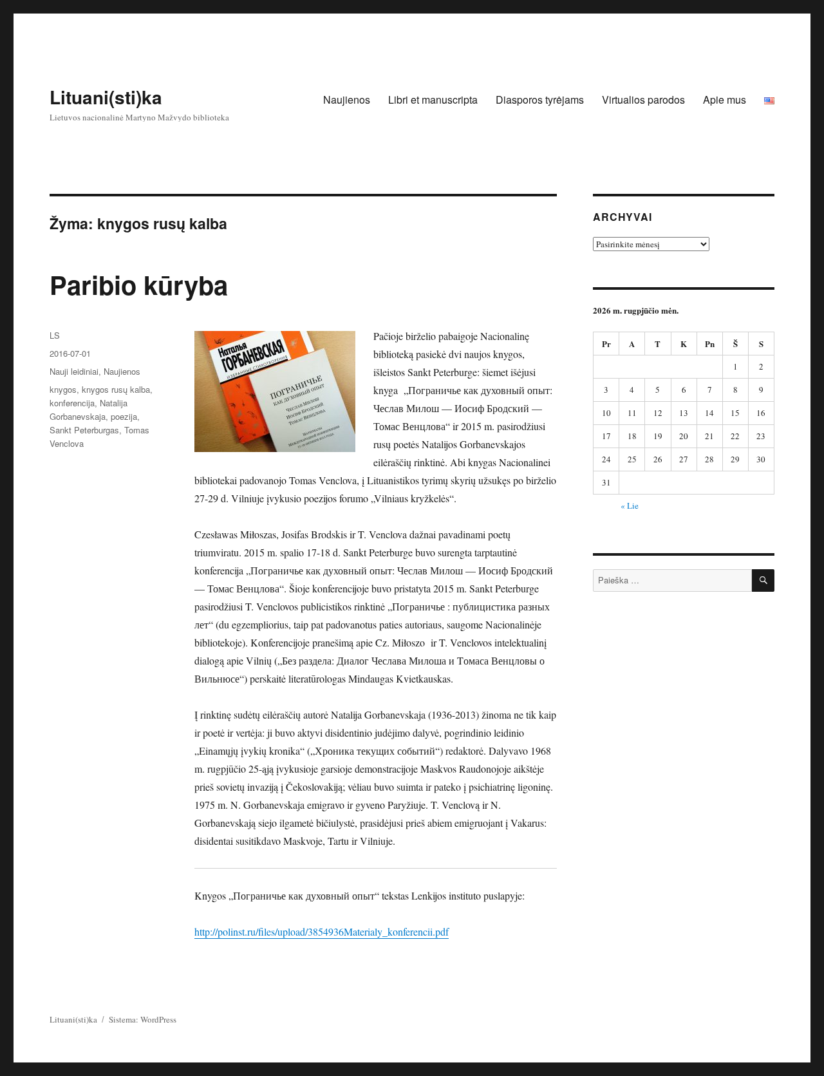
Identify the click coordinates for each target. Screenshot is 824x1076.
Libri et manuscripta (433, 99)
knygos (63, 389)
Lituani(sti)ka (106, 97)
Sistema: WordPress (142, 1019)
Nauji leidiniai (74, 371)
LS (55, 335)
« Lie (630, 505)
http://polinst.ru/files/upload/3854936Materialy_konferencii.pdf (321, 931)
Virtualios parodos (643, 99)
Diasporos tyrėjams (540, 99)
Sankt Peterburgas (84, 430)
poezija (124, 416)
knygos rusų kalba (116, 389)
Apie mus (724, 99)
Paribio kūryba (139, 284)
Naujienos (346, 99)
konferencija (72, 403)
